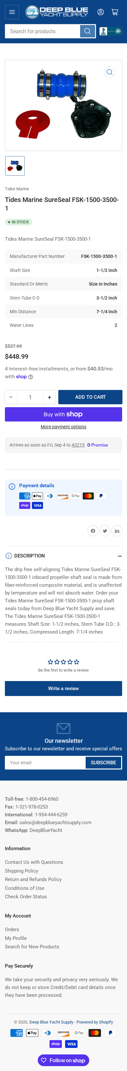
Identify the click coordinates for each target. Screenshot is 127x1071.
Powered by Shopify (95, 1022)
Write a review (63, 688)
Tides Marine (17, 188)
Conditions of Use (24, 888)
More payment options (63, 426)
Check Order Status (26, 897)
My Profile (16, 938)
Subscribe (103, 763)
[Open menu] (12, 12)
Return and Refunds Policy (33, 879)
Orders (12, 929)
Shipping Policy (21, 871)
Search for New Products (32, 947)
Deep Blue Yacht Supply (51, 1022)
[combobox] (50, 31)
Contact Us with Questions (34, 862)
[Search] (87, 31)
